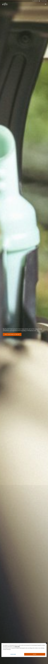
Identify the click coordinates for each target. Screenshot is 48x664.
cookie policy (17, 646)
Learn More (13, 654)
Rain (46, 1)
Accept (34, 654)
